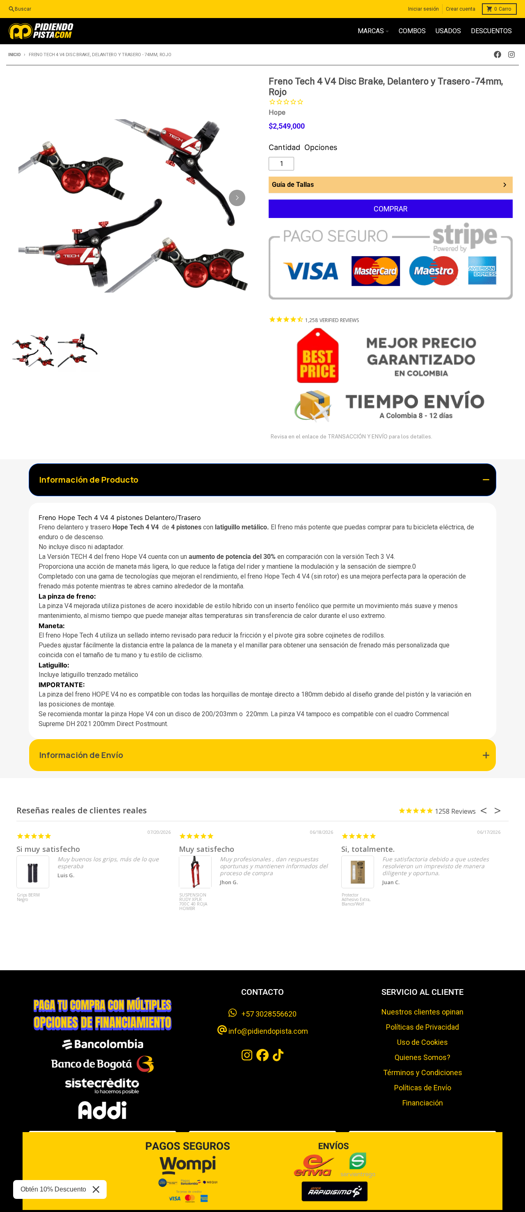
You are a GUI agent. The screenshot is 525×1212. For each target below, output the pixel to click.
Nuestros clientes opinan (422, 1012)
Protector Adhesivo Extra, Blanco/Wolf (356, 900)
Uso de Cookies (422, 1042)
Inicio (14, 54)
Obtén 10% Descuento (53, 1189)
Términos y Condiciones (422, 1072)
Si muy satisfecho (48, 849)
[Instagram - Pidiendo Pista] (511, 54)
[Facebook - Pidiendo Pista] (497, 54)
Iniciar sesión (423, 9)
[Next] (237, 198)
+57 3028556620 (267, 1014)
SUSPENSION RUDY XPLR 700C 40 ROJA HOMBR (193, 902)
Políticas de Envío (422, 1087)
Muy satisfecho (206, 849)
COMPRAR (391, 208)
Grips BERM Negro (28, 897)
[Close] (96, 1189)
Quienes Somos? (422, 1057)
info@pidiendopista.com (267, 1031)
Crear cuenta (460, 9)
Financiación (422, 1103)
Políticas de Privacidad (422, 1027)
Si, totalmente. (368, 849)
